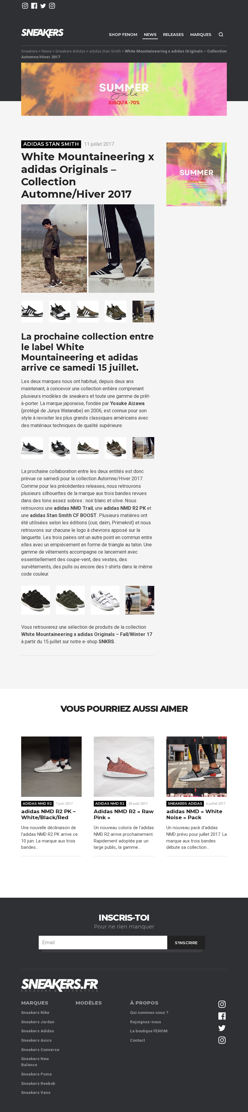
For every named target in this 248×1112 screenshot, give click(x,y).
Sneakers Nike (35, 1012)
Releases (173, 34)
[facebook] (34, 6)
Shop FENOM (123, 34)
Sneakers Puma (36, 1074)
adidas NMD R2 (37, 803)
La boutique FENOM (149, 1031)
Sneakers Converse (40, 1049)
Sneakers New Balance (35, 1061)
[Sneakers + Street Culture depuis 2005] (59, 985)
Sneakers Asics (36, 1040)
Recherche (221, 34)
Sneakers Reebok (38, 1083)
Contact (137, 1040)
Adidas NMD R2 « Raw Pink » (124, 814)
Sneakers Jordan (37, 1022)
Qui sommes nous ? (149, 1012)
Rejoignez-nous (145, 1022)
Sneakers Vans (36, 1092)
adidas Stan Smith (105, 51)
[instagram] (25, 6)
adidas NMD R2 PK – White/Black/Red (48, 814)
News (150, 34)
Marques (200, 34)
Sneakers (29, 51)
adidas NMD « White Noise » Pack (194, 814)
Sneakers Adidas (70, 51)
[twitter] (43, 6)
